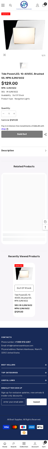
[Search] (10, 5)
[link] (24, 234)
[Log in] (37, 5)
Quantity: (5, 108)
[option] (24, 35)
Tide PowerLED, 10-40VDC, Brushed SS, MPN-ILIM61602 (23, 298)
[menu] (3, 5)
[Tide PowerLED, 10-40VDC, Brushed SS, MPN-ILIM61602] (24, 273)
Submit (36, 402)
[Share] (45, 134)
